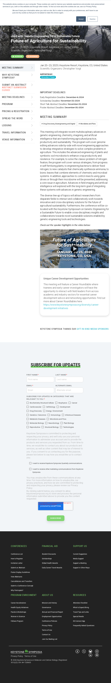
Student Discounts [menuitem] (49, 554)
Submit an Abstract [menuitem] (18, 568)
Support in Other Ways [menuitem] (81, 568)
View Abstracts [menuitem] (16, 577)
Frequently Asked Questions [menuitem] (83, 625)
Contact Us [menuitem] (46, 635)
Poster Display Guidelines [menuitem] (20, 572)
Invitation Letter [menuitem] (16, 563)
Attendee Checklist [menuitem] (80, 603)
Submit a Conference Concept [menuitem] (22, 586)
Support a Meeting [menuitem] (79, 563)
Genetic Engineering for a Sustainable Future (52, 36)
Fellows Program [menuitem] (17, 621)
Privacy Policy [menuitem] (47, 625)
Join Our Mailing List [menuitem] (49, 639)
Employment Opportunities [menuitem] (52, 616)
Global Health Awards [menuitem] (50, 563)
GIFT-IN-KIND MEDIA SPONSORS (93, 329)
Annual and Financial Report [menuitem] (52, 612)
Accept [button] (81, 19)
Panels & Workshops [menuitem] (18, 612)
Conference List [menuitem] (17, 554)
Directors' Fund (48, 77)
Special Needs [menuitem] (78, 616)
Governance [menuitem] (46, 607)
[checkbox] (55, 415)
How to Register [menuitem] (17, 559)
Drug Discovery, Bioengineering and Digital (59, 124)
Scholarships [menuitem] (47, 559)
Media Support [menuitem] (78, 559)
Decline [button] (92, 19)
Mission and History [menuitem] (49, 603)
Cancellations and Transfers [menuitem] (21, 581)
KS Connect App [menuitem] (79, 621)
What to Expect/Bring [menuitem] (81, 607)
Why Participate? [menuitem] (17, 590)
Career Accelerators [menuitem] (18, 603)
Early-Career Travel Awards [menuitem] (52, 568)
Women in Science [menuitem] (18, 616)
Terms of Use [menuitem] (47, 630)
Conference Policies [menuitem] (49, 621)
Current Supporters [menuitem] (80, 554)
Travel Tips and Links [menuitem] (81, 612)
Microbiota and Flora (88, 124)
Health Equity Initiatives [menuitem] (19, 607)
